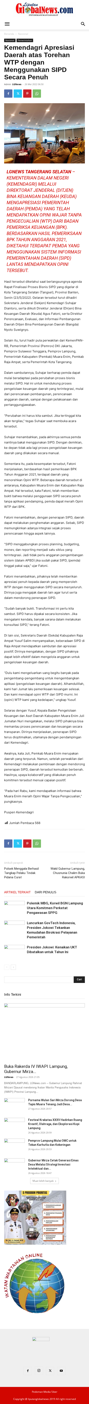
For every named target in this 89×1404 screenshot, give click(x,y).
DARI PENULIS (45, 892)
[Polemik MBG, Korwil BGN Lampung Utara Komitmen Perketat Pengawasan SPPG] (14, 908)
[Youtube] (61, 1371)
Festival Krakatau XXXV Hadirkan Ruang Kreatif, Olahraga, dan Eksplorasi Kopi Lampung (55, 1124)
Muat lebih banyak (43, 1181)
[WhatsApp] (37, 93)
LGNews (16, 84)
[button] (7, 24)
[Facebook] (8, 93)
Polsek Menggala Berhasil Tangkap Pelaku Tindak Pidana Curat (21, 873)
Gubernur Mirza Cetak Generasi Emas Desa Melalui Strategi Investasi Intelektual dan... (53, 1164)
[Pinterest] (27, 93)
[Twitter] (18, 93)
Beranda (9, 34)
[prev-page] (6, 967)
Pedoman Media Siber (44, 1392)
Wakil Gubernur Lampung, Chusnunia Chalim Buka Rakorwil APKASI (68, 873)
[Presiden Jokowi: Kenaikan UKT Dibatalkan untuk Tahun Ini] (14, 950)
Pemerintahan (25, 40)
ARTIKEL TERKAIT (17, 892)
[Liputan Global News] (44, 9)
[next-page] (13, 967)
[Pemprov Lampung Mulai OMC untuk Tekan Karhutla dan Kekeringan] (14, 1146)
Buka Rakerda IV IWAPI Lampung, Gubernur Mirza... (36, 1069)
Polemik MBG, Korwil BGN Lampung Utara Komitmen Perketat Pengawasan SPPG (55, 908)
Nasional (23, 34)
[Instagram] (39, 1371)
